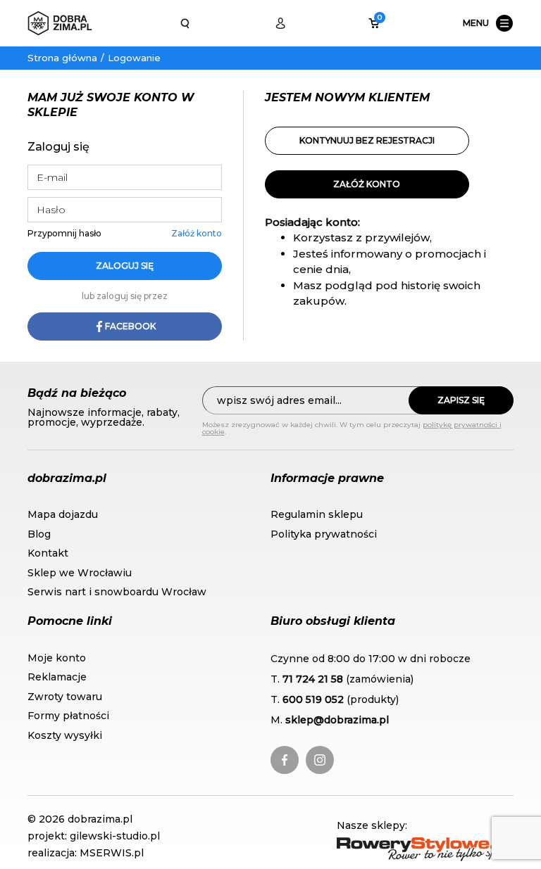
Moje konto (56, 658)
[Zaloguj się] (280, 23)
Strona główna (62, 57)
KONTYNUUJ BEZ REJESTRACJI (367, 140)
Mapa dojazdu (62, 514)
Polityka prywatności (323, 534)
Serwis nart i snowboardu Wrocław (116, 591)
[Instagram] (320, 760)
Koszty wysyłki (64, 735)
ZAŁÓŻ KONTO (366, 184)
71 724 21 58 (312, 679)
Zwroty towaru (64, 696)
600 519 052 (313, 699)
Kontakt (47, 553)
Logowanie (134, 57)
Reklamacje (57, 677)
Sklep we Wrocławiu (79, 572)
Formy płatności (68, 715)
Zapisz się (461, 400)
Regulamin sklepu (316, 514)
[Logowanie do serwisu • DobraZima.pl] (59, 23)
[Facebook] (284, 760)
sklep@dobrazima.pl (337, 719)
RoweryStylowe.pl (385, 844)
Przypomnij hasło (64, 233)
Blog (39, 534)
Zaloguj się (125, 265)
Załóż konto (196, 233)
